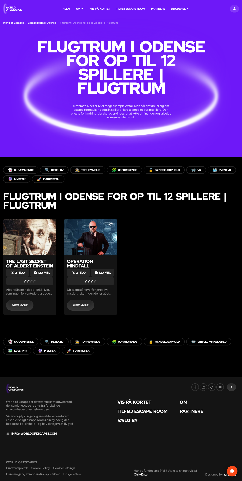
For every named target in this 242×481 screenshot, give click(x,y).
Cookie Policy (40, 468)
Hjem (66, 8)
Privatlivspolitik (17, 468)
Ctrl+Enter (141, 474)
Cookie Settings (64, 468)
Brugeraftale (72, 474)
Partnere (158, 8)
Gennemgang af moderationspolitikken (33, 474)
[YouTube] (220, 387)
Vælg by (127, 420)
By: (178, 8)
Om (78, 8)
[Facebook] (195, 387)
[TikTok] (212, 387)
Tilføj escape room (130, 8)
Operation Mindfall (80, 263)
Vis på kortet (100, 8)
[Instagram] (203, 387)
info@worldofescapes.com (34, 434)
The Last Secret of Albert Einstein (29, 263)
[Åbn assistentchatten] (232, 471)
